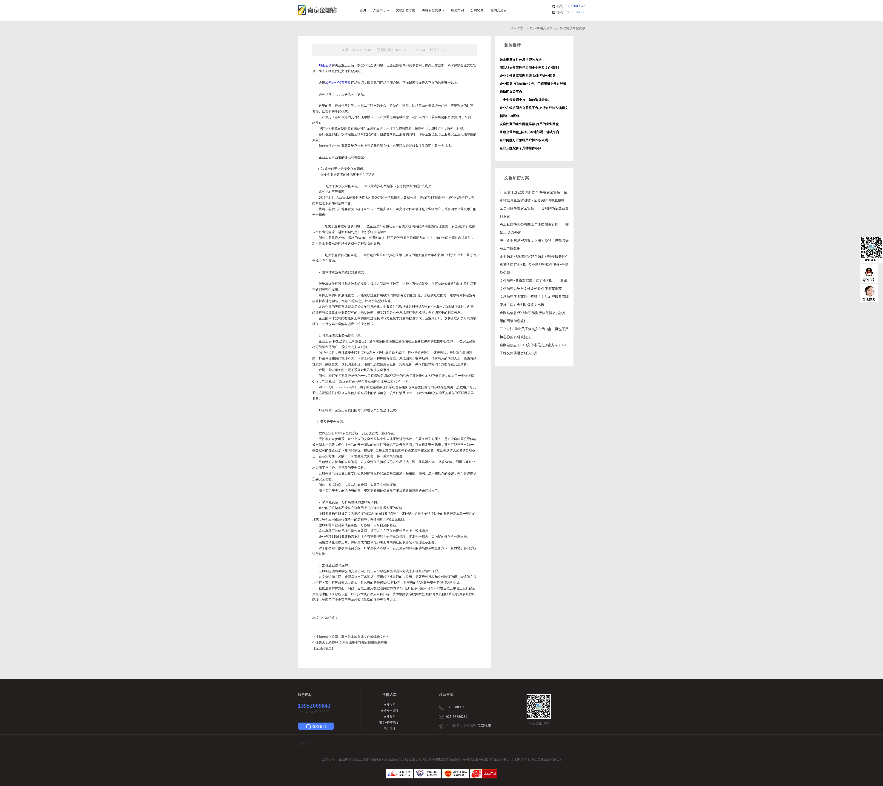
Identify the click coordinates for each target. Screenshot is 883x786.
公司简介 (477, 10)
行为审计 (390, 728)
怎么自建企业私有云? (546, 759)
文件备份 (390, 716)
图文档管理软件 (389, 722)
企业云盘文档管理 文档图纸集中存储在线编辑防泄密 (349, 642)
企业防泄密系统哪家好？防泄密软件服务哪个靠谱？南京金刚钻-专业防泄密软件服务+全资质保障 (534, 264)
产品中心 (379, 10)
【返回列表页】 (323, 648)
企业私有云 (502, 759)
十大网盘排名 (520, 759)
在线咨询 (319, 726)
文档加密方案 (405, 10)
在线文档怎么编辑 (449, 759)
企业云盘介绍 (399, 759)
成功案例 (457, 10)
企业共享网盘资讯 (572, 28)
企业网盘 (453, 726)
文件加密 (390, 704)
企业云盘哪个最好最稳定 (371, 759)
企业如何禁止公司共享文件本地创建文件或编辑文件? (350, 637)
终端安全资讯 (431, 10)
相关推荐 (512, 45)
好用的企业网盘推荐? (478, 759)
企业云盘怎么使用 (422, 759)
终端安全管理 (389, 710)
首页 (363, 10)
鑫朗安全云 (498, 10)
